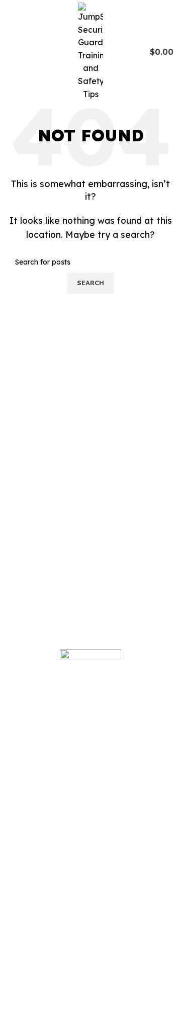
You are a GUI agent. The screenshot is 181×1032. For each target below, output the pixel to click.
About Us (32, 943)
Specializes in (41, 1006)
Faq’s (25, 985)
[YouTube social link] (47, 841)
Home (27, 901)
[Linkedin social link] (59, 841)
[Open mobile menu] (12, 52)
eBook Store (39, 964)
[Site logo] (90, 51)
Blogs (26, 922)
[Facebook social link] (21, 841)
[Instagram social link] (34, 841)
